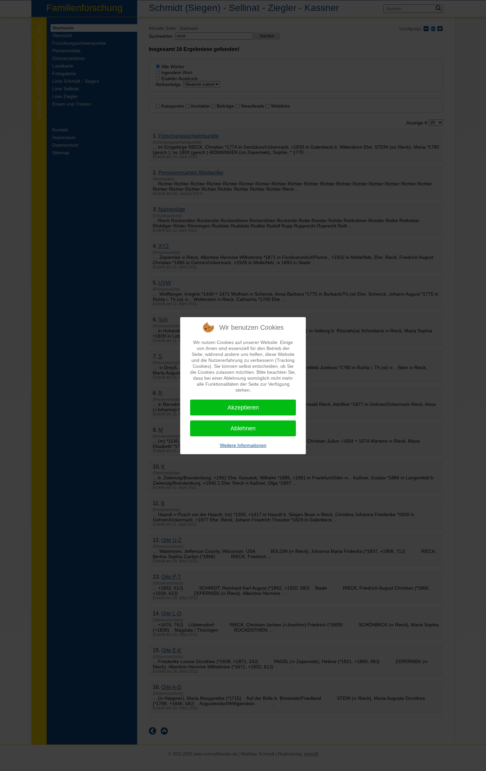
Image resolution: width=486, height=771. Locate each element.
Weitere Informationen (243, 445)
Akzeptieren (243, 407)
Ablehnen (243, 428)
